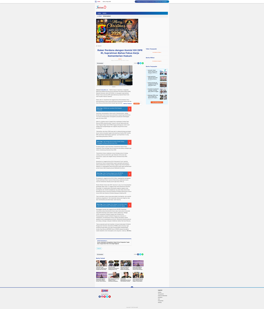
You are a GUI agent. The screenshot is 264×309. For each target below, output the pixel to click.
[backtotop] (132, 287)
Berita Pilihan (150, 57)
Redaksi (159, 292)
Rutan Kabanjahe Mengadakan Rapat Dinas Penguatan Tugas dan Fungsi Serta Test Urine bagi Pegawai (113, 243)
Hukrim (104, 13)
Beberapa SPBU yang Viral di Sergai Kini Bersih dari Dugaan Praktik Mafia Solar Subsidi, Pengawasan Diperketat (153, 96)
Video (100, 16)
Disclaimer (160, 297)
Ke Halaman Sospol (156, 61)
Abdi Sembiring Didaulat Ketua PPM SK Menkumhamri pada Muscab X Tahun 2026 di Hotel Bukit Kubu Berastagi (153, 78)
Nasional (99, 248)
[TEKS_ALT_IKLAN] (132, 31)
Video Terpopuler (151, 49)
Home (98, 1)
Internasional (107, 16)
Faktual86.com (104, 89)
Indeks (99, 13)
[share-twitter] (140, 63)
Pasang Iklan (160, 300)
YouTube (110, 298)
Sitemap (159, 302)
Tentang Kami (161, 293)
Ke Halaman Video (157, 52)
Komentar (101, 63)
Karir (159, 299)
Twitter (107, 298)
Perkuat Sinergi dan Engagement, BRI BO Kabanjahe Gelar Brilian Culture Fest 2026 (152, 1)
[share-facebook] (138, 63)
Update (137, 103)
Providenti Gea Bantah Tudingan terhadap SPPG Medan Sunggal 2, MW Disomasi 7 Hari (153, 90)
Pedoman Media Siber (162, 295)
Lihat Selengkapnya (156, 102)
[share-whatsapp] (143, 63)
